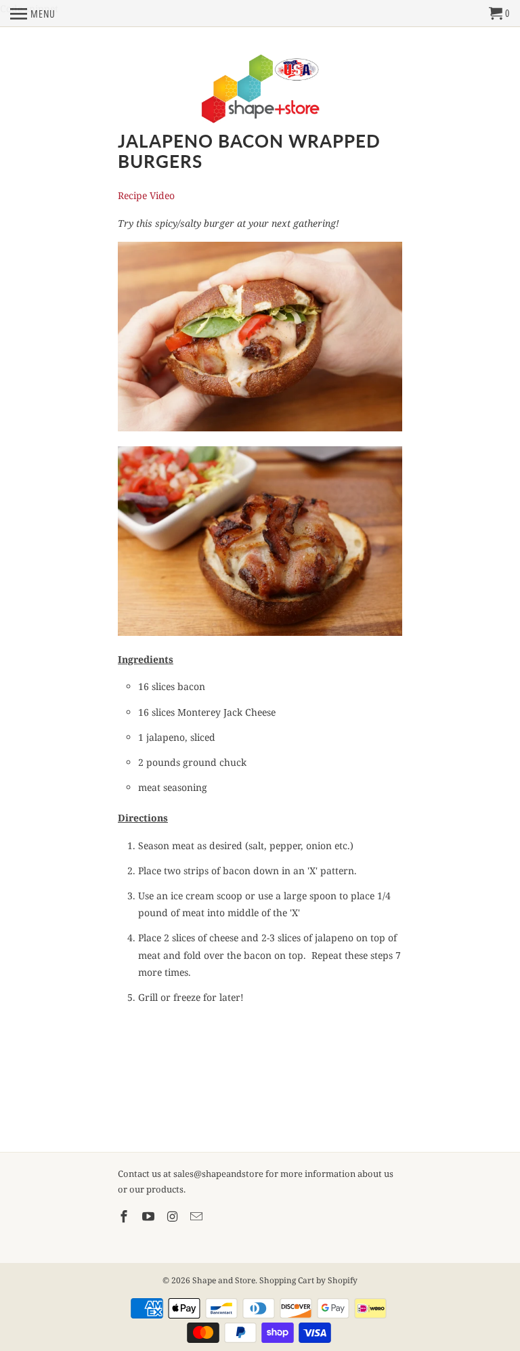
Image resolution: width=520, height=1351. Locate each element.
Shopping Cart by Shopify (308, 1280)
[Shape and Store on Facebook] (125, 1216)
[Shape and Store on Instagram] (174, 1216)
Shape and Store (223, 1280)
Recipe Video (146, 195)
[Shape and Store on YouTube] (149, 1216)
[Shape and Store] (260, 89)
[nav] (33, 13)
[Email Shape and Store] (197, 1216)
